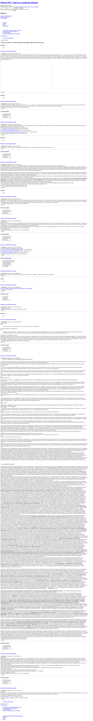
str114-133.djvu (5, 696)
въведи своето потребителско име (22, 6)
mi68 (8, 111)
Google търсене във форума (6, 15)
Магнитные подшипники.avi (8, 252)
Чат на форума (4, 18)
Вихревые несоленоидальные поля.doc (10, 130)
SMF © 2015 (12, 716)
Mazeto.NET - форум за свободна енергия (19, 2)
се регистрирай (35, 6)
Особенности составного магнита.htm (10, 250)
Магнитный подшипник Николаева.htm (10, 249)
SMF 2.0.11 (5, 716)
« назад (2, 35)
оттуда (8, 308)
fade (8, 293)
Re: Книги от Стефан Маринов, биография (8, 51)
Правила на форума (5, 17)
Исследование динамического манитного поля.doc (13, 131)
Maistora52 (9, 258)
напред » (6, 35)
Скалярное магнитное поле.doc (9, 129)
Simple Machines (19, 716)
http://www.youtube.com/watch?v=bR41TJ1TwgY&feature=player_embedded (16, 288)
